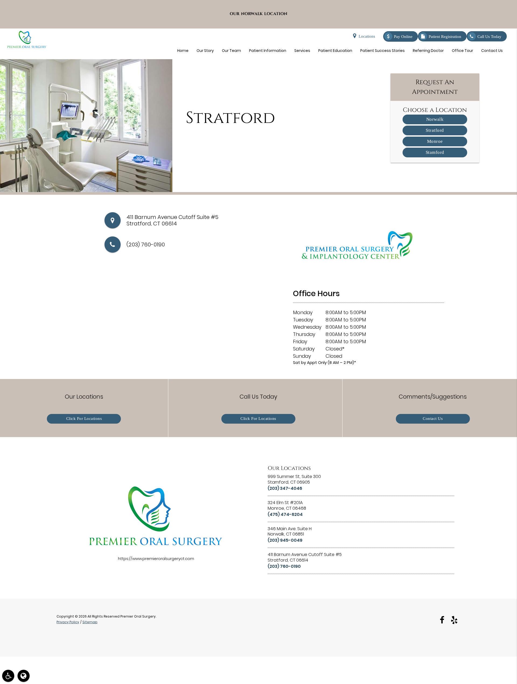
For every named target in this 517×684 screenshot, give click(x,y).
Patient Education (335, 50)
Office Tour (462, 50)
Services (302, 50)
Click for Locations (84, 418)
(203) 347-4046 (285, 488)
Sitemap (89, 622)
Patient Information (267, 50)
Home (182, 50)
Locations (367, 36)
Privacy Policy (68, 622)
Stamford (435, 152)
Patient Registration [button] (445, 36)
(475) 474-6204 (285, 514)
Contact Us (492, 50)
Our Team (231, 50)
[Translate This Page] (24, 676)
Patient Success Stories (382, 50)
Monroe (435, 141)
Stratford (435, 130)
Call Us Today (489, 36)
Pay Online (403, 36)
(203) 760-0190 (146, 244)
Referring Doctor (428, 50)
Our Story (205, 50)
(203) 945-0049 (285, 540)
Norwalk (435, 119)
